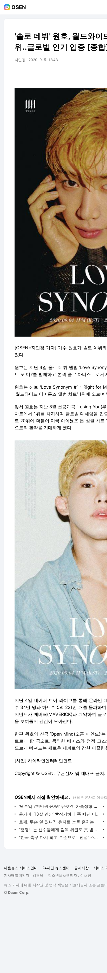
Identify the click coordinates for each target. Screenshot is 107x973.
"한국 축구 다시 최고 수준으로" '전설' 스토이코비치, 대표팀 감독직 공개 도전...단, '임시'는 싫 (59, 837)
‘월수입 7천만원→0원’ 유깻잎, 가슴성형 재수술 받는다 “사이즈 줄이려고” (59, 806)
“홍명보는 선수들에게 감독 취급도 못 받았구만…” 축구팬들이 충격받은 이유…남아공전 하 (59, 829)
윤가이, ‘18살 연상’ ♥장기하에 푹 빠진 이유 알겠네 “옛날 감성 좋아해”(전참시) (59, 814)
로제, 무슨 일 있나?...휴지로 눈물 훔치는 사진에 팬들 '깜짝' (59, 821)
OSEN (18, 7)
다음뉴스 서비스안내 (21, 868)
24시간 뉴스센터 (56, 868)
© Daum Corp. (16, 892)
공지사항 (81, 868)
